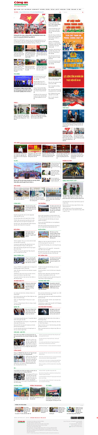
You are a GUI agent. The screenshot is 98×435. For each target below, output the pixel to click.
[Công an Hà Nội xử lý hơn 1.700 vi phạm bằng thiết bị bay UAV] (54, 17)
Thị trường (42, 9)
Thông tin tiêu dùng (20, 404)
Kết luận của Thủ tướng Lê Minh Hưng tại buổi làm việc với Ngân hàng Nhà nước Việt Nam (55, 234)
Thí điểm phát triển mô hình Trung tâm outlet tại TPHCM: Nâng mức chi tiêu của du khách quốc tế (55, 209)
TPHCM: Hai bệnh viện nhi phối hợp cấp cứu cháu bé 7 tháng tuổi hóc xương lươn (37, 199)
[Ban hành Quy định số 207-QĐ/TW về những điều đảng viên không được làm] (49, 149)
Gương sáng (63, 9)
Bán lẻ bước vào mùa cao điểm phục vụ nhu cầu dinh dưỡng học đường (44, 410)
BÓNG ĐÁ (16, 38)
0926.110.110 (37, 417)
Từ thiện (68, 9)
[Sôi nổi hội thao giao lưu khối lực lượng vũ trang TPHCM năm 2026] (79, 131)
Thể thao (53, 9)
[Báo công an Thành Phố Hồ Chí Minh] (21, 3)
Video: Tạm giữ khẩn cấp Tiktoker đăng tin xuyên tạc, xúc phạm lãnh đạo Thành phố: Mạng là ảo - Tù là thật (21, 117)
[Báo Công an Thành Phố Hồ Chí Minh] (15, 9)
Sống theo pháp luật (70, 180)
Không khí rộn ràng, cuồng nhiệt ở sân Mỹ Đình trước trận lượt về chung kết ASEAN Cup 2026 (68, 138)
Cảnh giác (17, 203)
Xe (77, 9)
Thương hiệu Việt (44, 280)
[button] (59, 12)
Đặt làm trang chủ (20, 417)
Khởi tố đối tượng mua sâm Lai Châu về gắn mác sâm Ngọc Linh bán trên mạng (55, 173)
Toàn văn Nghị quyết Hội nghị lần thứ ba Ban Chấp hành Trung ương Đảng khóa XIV (63, 155)
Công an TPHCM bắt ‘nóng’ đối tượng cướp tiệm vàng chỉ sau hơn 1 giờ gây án (19, 54)
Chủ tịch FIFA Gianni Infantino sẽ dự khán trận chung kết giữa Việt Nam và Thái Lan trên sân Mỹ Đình (73, 125)
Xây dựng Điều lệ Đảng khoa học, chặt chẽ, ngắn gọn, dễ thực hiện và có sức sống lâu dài (20, 156)
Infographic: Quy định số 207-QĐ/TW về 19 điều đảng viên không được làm (34, 155)
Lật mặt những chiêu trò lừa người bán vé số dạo (24, 218)
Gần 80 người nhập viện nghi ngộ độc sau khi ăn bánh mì (21, 198)
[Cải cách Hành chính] (73, 97)
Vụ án (22, 9)
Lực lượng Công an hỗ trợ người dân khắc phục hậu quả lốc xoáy (21, 398)
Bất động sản (42, 255)
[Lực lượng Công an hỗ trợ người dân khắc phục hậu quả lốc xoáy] (21, 392)
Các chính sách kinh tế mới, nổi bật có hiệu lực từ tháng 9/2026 (54, 57)
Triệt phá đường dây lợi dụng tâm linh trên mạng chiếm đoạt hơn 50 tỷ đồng (55, 165)
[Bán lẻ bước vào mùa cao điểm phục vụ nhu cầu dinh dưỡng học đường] (36, 409)
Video (80, 9)
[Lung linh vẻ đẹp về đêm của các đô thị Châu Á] (73, 168)
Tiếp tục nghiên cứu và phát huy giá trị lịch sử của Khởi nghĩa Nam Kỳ (41, 53)
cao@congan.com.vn (78, 425)
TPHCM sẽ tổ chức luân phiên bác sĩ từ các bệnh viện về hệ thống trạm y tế (53, 199)
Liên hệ (27, 417)
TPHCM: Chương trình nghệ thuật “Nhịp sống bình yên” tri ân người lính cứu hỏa (41, 68)
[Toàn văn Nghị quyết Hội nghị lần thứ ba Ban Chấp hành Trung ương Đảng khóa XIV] (63, 149)
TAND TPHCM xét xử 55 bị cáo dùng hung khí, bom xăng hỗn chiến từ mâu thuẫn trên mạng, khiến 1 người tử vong (73, 210)
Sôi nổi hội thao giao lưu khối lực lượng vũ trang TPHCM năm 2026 (40, 78)
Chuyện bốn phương (45, 306)
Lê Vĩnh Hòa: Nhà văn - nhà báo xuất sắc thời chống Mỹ (50, 345)
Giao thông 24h (27, 9)
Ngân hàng (42, 229)
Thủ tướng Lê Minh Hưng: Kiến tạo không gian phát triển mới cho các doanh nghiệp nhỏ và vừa (23, 90)
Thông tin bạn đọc (36, 385)
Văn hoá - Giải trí (19, 332)
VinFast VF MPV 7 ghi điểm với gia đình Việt (47, 370)
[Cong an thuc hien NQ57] (73, 60)
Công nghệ (73, 9)
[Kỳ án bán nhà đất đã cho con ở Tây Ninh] (37, 392)
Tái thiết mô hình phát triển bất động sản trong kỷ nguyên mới (55, 259)
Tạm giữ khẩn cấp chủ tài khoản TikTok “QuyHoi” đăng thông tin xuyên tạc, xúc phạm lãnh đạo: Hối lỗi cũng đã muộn (72, 197)
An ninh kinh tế (35, 9)
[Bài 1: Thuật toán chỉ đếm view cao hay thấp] (54, 72)
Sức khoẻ (17, 185)
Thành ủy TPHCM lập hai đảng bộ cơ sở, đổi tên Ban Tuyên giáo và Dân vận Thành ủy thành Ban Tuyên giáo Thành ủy (54, 44)
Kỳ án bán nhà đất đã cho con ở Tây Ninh (37, 398)
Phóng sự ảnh (67, 160)
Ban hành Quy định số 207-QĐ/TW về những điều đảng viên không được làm (48, 155)
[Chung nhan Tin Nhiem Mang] (75, 426)
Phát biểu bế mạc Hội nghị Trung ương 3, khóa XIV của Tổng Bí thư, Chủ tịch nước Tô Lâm (77, 156)
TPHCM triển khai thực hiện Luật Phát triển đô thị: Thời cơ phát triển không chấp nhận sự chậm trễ (30, 55)
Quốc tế (57, 9)
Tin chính (18, 9)
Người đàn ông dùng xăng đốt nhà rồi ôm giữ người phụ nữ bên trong (30, 68)
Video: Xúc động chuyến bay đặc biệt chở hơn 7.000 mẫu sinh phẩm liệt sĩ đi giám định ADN (38, 116)
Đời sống (48, 9)
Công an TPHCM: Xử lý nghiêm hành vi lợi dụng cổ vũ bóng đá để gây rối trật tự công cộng (19, 69)
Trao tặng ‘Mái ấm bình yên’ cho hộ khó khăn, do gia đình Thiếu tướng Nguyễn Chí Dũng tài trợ (53, 399)
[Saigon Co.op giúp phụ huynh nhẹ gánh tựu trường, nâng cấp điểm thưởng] (53, 409)
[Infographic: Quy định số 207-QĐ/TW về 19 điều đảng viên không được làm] (34, 149)
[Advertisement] (58, 4)
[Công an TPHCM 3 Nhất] (73, 22)
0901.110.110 (43, 417)
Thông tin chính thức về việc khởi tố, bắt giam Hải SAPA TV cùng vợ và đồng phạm (30, 286)
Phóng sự (51, 67)
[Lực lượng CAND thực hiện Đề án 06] (73, 78)
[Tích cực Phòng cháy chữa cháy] (73, 41)
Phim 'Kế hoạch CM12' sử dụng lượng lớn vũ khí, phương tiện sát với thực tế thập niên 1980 (25, 335)
